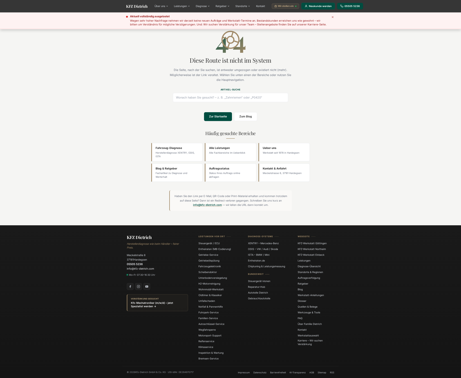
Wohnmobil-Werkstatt (211, 289)
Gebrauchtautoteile (259, 298)
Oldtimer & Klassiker (210, 295)
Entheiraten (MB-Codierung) (214, 249)
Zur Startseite (218, 116)
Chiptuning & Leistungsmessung (266, 266)
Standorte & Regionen (310, 272)
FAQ (300, 318)
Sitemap (322, 372)
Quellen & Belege (307, 306)
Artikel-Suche (231, 89)
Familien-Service (208, 318)
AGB (311, 372)
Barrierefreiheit (278, 372)
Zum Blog (245, 116)
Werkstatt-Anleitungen (311, 295)
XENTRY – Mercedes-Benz (263, 243)
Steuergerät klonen (259, 280)
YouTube (146, 286)
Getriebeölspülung (208, 260)
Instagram (138, 286)
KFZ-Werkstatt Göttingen (312, 243)
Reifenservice (206, 341)
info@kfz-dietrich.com (207, 204)
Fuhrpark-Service (208, 312)
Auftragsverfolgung (309, 277)
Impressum (244, 372)
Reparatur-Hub (256, 286)
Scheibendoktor (207, 272)
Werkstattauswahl (308, 335)
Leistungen (180, 6)
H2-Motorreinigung (209, 283)
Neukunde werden (320, 6)
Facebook (130, 286)
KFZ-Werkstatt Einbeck (311, 254)
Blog (300, 289)
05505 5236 (352, 6)
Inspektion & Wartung (210, 352)
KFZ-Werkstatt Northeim (312, 249)
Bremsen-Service (208, 358)
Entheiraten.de (256, 260)
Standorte (241, 6)
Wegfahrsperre (207, 329)
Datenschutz (260, 372)
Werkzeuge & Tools (309, 312)
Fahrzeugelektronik (209, 266)
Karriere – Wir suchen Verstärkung (310, 342)
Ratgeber (221, 6)
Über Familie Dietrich (310, 324)
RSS (332, 372)
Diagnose (201, 6)
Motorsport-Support (209, 335)
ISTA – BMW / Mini (258, 254)
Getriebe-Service (208, 254)
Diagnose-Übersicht (309, 266)
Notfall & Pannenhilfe (210, 306)
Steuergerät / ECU (209, 243)
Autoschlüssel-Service (211, 324)
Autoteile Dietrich (258, 292)
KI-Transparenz (298, 372)
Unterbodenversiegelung (212, 277)
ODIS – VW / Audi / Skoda (263, 249)
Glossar (302, 300)
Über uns (160, 6)
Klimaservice (205, 347)
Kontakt (260, 6)
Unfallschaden (206, 300)
